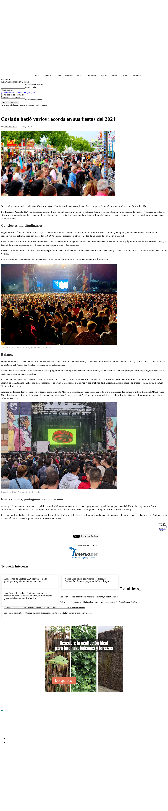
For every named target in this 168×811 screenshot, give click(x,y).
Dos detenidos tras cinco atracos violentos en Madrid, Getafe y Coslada (89, 597)
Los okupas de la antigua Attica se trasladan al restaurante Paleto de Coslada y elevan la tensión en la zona (47, 613)
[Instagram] (17, 757)
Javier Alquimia (10, 126)
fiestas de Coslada (89, 536)
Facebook (9, 757)
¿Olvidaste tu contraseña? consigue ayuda (18, 92)
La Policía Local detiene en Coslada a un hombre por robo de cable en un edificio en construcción (44, 607)
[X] (31, 757)
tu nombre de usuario (34, 84)
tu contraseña (30, 87)
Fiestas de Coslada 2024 (16, 212)
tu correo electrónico (33, 100)
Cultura (5, 111)
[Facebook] (3, 757)
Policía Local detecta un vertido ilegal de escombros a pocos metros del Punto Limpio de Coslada (100, 602)
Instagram (23, 757)
